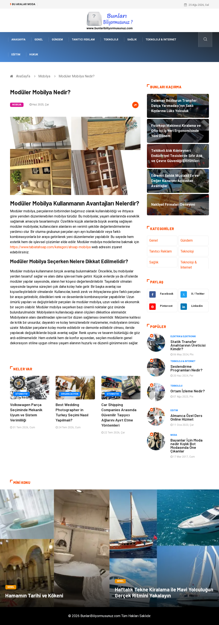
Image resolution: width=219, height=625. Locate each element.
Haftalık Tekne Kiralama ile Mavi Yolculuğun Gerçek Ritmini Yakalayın (164, 592)
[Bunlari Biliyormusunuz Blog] (109, 20)
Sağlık (132, 39)
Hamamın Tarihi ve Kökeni (34, 595)
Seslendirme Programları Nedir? (186, 368)
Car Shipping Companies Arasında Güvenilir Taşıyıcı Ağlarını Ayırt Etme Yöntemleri (118, 414)
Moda (173, 435)
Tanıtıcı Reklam (83, 39)
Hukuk (33, 54)
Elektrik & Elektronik (183, 336)
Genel (38, 39)
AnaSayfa (18, 39)
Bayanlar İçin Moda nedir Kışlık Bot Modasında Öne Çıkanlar (186, 445)
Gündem (57, 39)
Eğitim (15, 54)
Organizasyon (69, 394)
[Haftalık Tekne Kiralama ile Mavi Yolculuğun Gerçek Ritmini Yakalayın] (164, 548)
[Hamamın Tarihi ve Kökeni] (55, 548)
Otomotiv (21, 394)
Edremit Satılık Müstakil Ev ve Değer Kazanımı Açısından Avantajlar (81, 4)
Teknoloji (111, 39)
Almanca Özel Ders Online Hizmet (186, 417)
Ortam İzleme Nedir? (187, 391)
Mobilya (44, 76)
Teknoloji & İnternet (161, 39)
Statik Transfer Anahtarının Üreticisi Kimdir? (188, 345)
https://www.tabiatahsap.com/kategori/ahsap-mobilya (50, 247)
